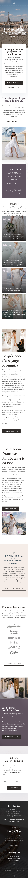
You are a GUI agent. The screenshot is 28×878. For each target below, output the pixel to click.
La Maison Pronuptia (14, 858)
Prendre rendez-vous (14, 82)
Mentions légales (10, 876)
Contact (14, 864)
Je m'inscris (14, 788)
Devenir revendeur (14, 860)
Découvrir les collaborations (14, 588)
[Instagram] (16, 845)
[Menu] (25, 2)
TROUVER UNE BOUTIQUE (11, 736)
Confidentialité (18, 876)
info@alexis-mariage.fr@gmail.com (14, 819)
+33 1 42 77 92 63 (14, 821)
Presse (14, 862)
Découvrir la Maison (14, 88)
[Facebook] (11, 845)
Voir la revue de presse (14, 663)
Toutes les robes (14, 856)
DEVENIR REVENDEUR (10, 508)
